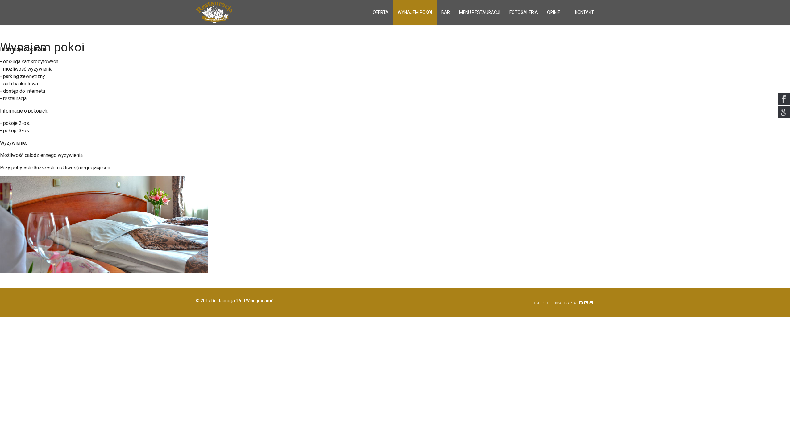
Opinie (553, 12)
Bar (445, 12)
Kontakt (584, 12)
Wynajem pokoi (415, 12)
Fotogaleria (523, 12)
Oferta (381, 12)
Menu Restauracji (479, 12)
